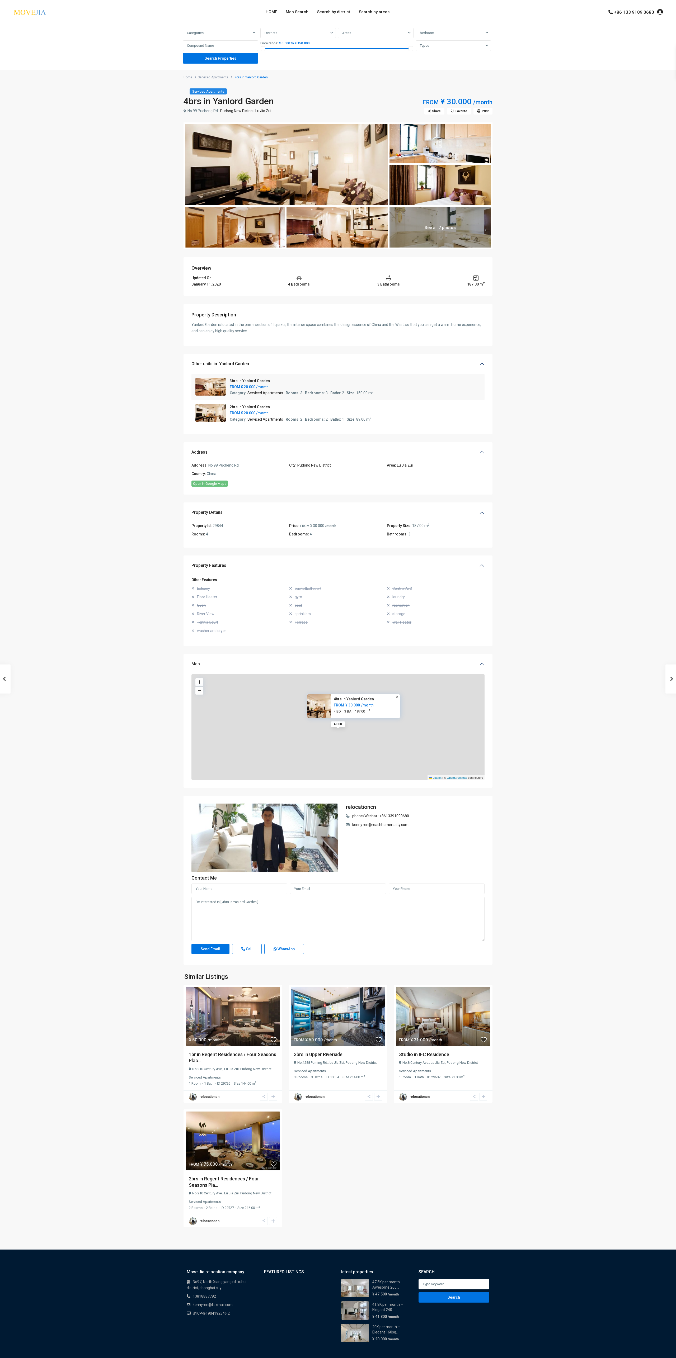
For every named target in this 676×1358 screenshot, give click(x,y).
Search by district (333, 12)
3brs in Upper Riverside (318, 1054)
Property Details (207, 512)
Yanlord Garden (234, 363)
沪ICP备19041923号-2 (211, 1313)
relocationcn (361, 807)
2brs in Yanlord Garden (250, 407)
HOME (271, 12)
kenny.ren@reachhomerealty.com (380, 825)
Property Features (208, 565)
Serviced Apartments (213, 77)
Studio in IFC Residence (424, 1054)
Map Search (297, 12)
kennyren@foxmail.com (213, 1305)
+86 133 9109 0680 (634, 12)
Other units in (220, 363)
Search (454, 1297)
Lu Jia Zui (263, 111)
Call (248, 949)
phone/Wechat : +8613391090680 (380, 816)
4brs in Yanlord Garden (354, 699)
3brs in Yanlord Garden (250, 381)
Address (199, 452)
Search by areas (374, 12)
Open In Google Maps (209, 484)
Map (195, 663)
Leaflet (437, 777)
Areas (346, 33)
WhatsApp (286, 949)
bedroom (427, 33)
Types (424, 46)
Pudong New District (237, 111)
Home (188, 77)
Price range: (269, 43)
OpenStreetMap (457, 777)
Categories (195, 33)
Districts (271, 33)
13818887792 (204, 1296)
